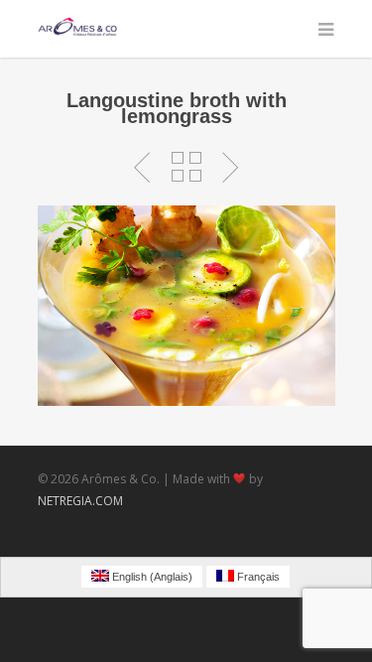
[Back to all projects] (186, 168)
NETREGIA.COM (80, 500)
